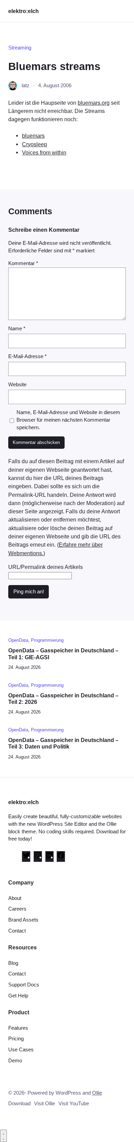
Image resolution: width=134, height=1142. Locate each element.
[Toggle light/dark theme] (3, 1136)
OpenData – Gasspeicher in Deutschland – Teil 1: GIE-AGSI (63, 653)
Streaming (19, 47)
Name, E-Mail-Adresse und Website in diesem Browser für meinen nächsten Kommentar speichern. (68, 420)
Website (17, 384)
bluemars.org (94, 103)
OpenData (18, 640)
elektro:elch (23, 11)
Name (16, 328)
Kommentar (23, 263)
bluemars (33, 136)
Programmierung (47, 640)
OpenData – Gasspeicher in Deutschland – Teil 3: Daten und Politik (63, 743)
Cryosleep (34, 144)
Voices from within (44, 152)
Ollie (97, 1093)
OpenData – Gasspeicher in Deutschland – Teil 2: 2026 (63, 698)
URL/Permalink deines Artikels (45, 567)
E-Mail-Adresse (27, 356)
